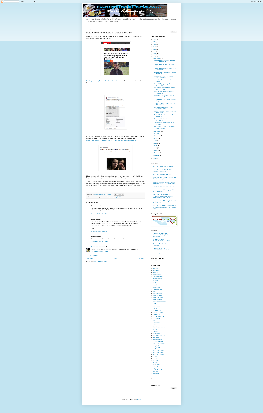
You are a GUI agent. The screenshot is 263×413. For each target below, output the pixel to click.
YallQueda (155, 371)
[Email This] (115, 195)
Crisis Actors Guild (158, 239)
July (155, 141)
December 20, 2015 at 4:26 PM (99, 241)
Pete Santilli (156, 337)
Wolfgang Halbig (157, 369)
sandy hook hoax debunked (160, 348)
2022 (154, 39)
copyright (155, 281)
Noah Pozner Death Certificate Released (164, 187)
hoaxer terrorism (95, 197)
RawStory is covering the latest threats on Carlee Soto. (103, 81)
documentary (156, 287)
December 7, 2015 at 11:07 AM (99, 214)
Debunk (155, 285)
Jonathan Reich (157, 314)
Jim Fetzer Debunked (158, 312)
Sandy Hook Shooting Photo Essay (162, 174)
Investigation (156, 306)
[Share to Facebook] (121, 195)
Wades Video (156, 365)
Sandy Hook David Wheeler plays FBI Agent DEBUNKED (164, 61)
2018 (154, 49)
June (155, 143)
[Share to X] (119, 195)
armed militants (157, 274)
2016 (154, 54)
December (157, 58)
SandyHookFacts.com (97, 247)
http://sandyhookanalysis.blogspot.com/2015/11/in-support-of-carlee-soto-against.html (111, 140)
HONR (154, 304)
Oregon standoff (157, 333)
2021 (154, 42)
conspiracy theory (157, 278)
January (156, 155)
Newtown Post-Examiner (160, 244)
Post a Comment (93, 255)
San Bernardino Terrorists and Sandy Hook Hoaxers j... (164, 127)
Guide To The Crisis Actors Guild (161, 241)
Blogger (139, 400)
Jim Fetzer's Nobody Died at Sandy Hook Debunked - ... (164, 76)
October (156, 133)
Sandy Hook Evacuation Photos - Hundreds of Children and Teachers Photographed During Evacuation (162, 196)
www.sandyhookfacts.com (161, 253)
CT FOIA (155, 283)
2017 (154, 51)
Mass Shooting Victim (159, 327)
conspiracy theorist (158, 276)
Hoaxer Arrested (157, 293)
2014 (154, 158)
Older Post (141, 259)
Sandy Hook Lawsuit (158, 350)
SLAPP (155, 362)
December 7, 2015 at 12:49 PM (99, 231)
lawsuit (154, 320)
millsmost (155, 329)
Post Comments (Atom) (100, 261)
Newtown (155, 331)
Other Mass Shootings (159, 335)
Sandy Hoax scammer (159, 344)
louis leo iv (156, 325)
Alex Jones (156, 270)
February (157, 153)
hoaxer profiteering (158, 297)
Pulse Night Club (157, 339)
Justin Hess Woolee (158, 316)
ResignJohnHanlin (158, 341)
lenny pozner (156, 323)
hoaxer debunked (157, 295)
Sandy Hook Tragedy (158, 354)
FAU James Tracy (157, 289)
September (157, 136)
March (156, 150)
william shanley (157, 367)
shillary (155, 358)
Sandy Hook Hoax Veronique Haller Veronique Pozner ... (164, 65)
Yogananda (156, 373)
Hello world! (156, 245)
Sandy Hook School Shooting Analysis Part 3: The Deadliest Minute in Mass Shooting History (164, 207)
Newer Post (90, 259)
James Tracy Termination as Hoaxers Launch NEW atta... (164, 88)
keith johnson (156, 318)
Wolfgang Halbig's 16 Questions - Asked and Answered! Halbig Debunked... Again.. (164, 182)
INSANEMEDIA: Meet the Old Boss (162, 250)
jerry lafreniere (157, 310)
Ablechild (155, 268)
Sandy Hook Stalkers (119, 197)
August (156, 138)
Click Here (154, 261)
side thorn (155, 360)
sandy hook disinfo (158, 346)
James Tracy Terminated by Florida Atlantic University (164, 96)
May (155, 145)
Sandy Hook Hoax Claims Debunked (163, 166)
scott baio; (155, 356)
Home (116, 259)
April (155, 148)
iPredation (155, 308)
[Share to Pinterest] (123, 195)
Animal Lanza (156, 272)
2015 (154, 56)
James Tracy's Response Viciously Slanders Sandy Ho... (163, 107)
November (157, 131)
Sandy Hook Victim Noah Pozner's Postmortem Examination (162, 170)
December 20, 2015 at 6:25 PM (99, 251)
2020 (154, 44)
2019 (154, 46)
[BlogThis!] (117, 195)
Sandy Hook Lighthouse (160, 233)
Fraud (154, 291)
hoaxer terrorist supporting (106, 197)
